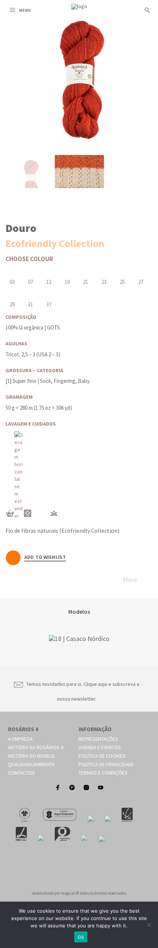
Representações (98, 739)
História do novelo (31, 756)
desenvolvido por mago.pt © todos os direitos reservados (79, 893)
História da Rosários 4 (35, 747)
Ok (81, 937)
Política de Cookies (102, 756)
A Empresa (20, 739)
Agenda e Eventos (100, 747)
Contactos (21, 772)
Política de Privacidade (106, 764)
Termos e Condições (103, 772)
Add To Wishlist (45, 557)
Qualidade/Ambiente (31, 764)
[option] (79, 638)
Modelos (79, 611)
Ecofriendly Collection (55, 243)
